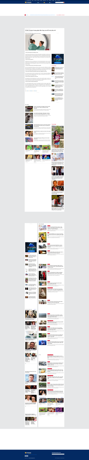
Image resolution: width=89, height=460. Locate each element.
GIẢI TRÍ (56, 0)
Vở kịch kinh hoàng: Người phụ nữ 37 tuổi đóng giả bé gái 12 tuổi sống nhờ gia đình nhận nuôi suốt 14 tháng (55, 342)
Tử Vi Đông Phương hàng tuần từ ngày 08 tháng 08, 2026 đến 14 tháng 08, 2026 (32, 297)
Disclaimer (36, 454)
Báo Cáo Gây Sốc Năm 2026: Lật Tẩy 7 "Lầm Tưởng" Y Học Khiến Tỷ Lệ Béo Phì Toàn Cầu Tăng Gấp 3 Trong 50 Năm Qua (54, 228)
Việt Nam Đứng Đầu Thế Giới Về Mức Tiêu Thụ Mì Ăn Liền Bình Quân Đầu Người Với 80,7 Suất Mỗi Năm (55, 370)
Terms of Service (32, 454)
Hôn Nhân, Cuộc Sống (50, 320)
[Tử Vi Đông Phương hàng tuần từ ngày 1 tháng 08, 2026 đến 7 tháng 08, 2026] (26, 284)
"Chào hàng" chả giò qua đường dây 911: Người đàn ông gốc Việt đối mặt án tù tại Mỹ (58, 192)
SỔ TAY (47, 0)
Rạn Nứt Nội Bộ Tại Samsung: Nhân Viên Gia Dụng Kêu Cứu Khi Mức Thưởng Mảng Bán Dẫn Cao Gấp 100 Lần (55, 266)
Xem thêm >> (58, 0)
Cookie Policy (26, 454)
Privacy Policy (29, 454)
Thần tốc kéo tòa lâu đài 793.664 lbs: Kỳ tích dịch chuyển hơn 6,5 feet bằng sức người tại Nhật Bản (54, 246)
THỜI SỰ (33, 0)
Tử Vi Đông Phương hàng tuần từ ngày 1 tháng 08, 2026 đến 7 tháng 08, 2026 (32, 285)
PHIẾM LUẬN (44, 0)
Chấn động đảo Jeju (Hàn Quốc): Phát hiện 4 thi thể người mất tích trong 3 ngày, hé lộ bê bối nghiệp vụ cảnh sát (55, 364)
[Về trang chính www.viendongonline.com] (25, 0)
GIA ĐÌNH (53, 0)
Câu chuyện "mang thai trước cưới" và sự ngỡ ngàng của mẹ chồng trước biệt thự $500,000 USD (55, 377)
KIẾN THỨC (50, 0)
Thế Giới (49, 264)
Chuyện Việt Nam (50, 368)
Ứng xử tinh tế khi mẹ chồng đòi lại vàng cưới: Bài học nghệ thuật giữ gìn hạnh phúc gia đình (59, 73)
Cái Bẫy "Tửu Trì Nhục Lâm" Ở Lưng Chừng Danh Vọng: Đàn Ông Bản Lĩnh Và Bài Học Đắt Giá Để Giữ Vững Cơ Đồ (55, 329)
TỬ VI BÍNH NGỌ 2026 (28, 0)
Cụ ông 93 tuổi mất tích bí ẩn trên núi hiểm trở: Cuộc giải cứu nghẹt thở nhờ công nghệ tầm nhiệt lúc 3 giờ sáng (55, 335)
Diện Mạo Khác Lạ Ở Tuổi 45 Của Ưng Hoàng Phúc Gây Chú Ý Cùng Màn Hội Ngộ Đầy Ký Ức (59, 68)
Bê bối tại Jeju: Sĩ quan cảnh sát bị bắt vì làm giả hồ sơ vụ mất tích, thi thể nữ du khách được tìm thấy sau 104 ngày (55, 385)
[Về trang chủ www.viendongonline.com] (28, 2)
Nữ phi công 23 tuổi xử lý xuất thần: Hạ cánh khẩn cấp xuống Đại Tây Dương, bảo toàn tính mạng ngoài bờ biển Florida (55, 316)
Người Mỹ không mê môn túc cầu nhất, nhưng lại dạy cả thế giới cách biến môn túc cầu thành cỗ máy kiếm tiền (42, 125)
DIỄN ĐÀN (41, 0)
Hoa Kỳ (48, 271)
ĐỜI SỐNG (38, 0)
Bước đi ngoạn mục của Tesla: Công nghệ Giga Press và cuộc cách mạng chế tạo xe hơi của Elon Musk (58, 209)
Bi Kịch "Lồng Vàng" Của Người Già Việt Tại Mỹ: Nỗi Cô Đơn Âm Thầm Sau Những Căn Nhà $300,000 (42, 107)
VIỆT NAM (35, 0)
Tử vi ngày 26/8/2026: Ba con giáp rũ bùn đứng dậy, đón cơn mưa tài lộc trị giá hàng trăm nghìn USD (55, 235)
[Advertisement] (44, 9)
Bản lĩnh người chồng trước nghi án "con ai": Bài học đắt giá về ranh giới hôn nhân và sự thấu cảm (55, 357)
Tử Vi (48, 232)
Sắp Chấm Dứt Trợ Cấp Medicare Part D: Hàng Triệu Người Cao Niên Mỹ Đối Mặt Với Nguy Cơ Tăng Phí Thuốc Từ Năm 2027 (32, 265)
